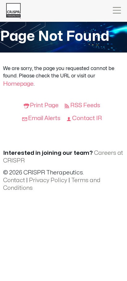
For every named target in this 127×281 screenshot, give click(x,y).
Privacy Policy (48, 180)
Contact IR (87, 118)
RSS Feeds (85, 105)
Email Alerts (44, 118)
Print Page (44, 105)
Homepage (18, 84)
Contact (14, 180)
